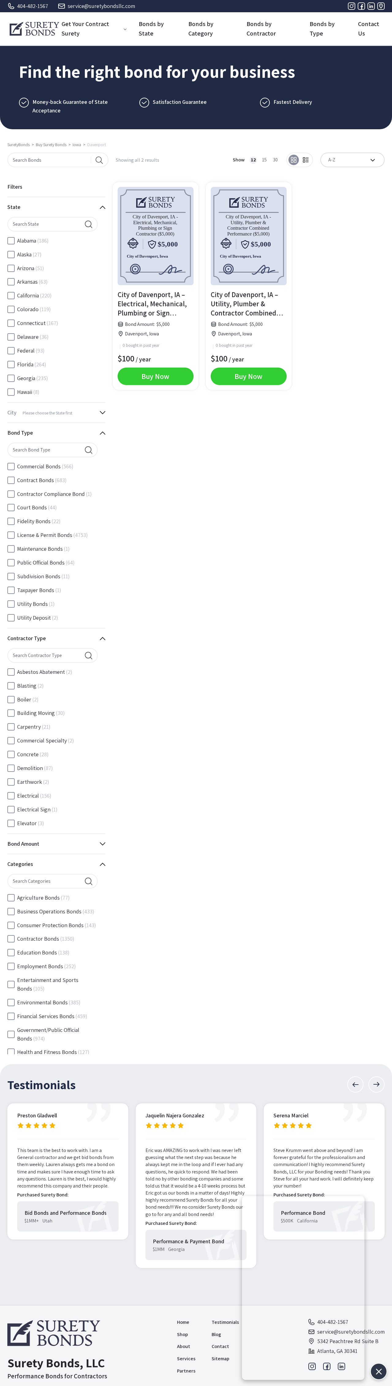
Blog (216, 1334)
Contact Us (368, 28)
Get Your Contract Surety (85, 28)
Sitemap (220, 1358)
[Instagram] (351, 6)
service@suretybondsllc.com (101, 5)
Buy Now (155, 376)
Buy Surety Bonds (51, 144)
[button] (355, 1084)
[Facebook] (361, 6)
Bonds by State (151, 28)
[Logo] (34, 29)
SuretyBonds (18, 144)
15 (264, 160)
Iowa (77, 144)
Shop (182, 1334)
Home (183, 1322)
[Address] (381, 6)
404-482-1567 (32, 5)
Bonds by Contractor (261, 28)
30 (275, 160)
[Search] (99, 160)
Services (186, 1358)
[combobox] (352, 160)
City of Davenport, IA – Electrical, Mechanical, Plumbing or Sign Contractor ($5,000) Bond (152, 304)
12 (253, 160)
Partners (186, 1371)
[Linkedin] (371, 6)
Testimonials (225, 1322)
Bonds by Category (200, 28)
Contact (220, 1346)
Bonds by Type (322, 28)
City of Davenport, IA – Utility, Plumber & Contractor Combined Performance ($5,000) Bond (244, 304)
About (183, 1346)
